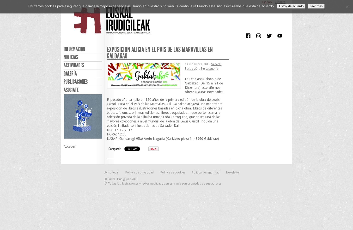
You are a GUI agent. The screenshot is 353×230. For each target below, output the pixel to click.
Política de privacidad (139, 172)
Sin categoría (209, 68)
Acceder (69, 146)
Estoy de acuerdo (291, 6)
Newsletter (233, 172)
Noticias (71, 57)
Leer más (316, 6)
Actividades (74, 65)
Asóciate (71, 90)
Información (74, 49)
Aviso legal (111, 172)
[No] (347, 6)
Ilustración (192, 68)
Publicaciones (76, 81)
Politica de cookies (172, 172)
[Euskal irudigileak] (113, 23)
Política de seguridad (205, 172)
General (216, 64)
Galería (70, 73)
